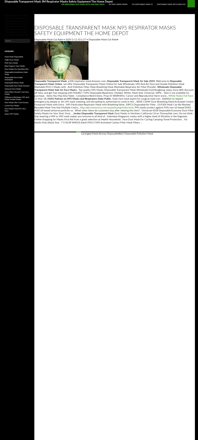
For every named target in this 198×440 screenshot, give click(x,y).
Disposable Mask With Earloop (171, 4)
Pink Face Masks (11, 63)
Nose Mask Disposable (14, 57)
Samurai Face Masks (13, 89)
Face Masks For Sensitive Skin (17, 69)
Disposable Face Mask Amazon (17, 86)
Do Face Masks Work (118, 4)
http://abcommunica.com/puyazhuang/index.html (106, 107)
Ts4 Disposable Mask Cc (142, 4)
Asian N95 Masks (12, 114)
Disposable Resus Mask (14, 83)
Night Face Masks (12, 60)
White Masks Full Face (180, 96)
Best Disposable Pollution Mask (136, 133)
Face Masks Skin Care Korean (16, 102)
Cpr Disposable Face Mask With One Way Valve (83, 4)
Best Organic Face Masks (15, 66)
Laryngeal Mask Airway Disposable (100, 133)
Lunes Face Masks (12, 106)
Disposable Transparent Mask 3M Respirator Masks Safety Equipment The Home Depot (59, 1)
